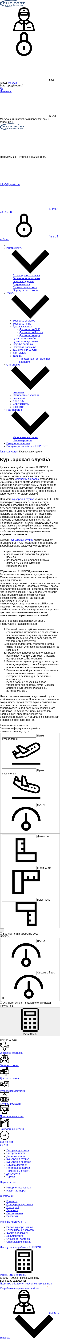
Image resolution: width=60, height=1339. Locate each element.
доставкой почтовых (27, 479)
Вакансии (18, 407)
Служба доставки (23, 344)
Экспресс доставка (24, 320)
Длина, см (43, 836)
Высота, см (43, 899)
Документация (21, 284)
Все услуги (6, 1141)
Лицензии (18, 401)
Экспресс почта (22, 323)
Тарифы (18, 356)
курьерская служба (23, 499)
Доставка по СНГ (29, 329)
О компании (13, 364)
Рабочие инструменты (13, 1221)
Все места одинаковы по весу (20, 933)
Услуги (10, 293)
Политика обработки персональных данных (26, 1283)
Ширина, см (44, 868)
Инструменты (14, 248)
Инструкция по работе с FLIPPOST (27, 446)
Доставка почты (22, 326)
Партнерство (14, 409)
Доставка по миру (29, 335)
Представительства (18, 443)
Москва (12, 82)
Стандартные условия (26, 395)
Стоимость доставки (25, 287)
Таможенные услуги (25, 350)
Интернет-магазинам (25, 437)
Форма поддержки (23, 281)
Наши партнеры (22, 440)
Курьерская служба (24, 338)
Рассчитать (30, 1033)
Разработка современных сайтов (20, 1288)
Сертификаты (21, 404)
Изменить (6, 91)
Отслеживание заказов (26, 278)
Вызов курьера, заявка (26, 275)
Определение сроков (25, 290)
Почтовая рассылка (24, 347)
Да (1, 88)
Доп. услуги (19, 352)
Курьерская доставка (25, 341)
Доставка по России (31, 332)
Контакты (18, 392)
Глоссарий (19, 398)
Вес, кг (41, 804)
